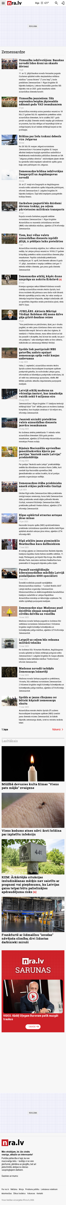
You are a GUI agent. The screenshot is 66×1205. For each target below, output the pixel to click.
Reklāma (14, 1189)
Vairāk (34, 1026)
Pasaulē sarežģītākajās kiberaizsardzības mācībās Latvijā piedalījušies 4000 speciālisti (41, 572)
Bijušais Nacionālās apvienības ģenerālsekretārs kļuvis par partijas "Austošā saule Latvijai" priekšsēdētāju (40, 452)
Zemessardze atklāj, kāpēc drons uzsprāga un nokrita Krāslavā (40, 278)
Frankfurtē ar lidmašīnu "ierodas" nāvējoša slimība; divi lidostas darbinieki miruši (27, 938)
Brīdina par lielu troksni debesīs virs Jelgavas (40, 138)
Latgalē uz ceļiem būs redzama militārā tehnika (39, 641)
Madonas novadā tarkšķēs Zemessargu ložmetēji (36, 670)
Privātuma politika (32, 1189)
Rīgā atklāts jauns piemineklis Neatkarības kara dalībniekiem (39, 542)
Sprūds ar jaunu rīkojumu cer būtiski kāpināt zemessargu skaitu (38, 700)
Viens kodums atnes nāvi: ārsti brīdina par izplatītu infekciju (31, 832)
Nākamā (58, 729)
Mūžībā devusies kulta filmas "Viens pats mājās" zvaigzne (30, 786)
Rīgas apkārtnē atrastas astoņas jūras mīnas (40, 516)
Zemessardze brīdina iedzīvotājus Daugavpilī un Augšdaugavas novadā (41, 174)
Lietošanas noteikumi (49, 1189)
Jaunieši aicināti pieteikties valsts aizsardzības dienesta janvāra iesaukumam (38, 422)
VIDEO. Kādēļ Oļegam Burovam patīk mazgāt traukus (30, 1017)
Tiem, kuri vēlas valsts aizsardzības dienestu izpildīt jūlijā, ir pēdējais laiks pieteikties (41, 238)
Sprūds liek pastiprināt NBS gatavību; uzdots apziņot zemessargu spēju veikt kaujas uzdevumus (39, 353)
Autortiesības (7, 1193)
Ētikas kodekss (19, 1193)
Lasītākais (10, 741)
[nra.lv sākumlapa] (14, 3)
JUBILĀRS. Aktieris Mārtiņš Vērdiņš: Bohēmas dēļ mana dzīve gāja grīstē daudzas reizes (41, 314)
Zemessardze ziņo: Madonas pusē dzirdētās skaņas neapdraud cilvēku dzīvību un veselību (41, 610)
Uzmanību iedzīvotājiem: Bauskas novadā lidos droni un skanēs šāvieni (41, 63)
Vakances (31, 1193)
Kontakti (40, 1193)
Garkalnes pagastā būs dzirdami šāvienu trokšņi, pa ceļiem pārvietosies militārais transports (41, 206)
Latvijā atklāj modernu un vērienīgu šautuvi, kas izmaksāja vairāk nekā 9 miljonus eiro (41, 393)
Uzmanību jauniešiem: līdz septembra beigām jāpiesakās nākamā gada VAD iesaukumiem (40, 101)
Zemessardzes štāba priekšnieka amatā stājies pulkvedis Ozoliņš (40, 484)
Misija (21, 1189)
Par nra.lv (5, 1189)
